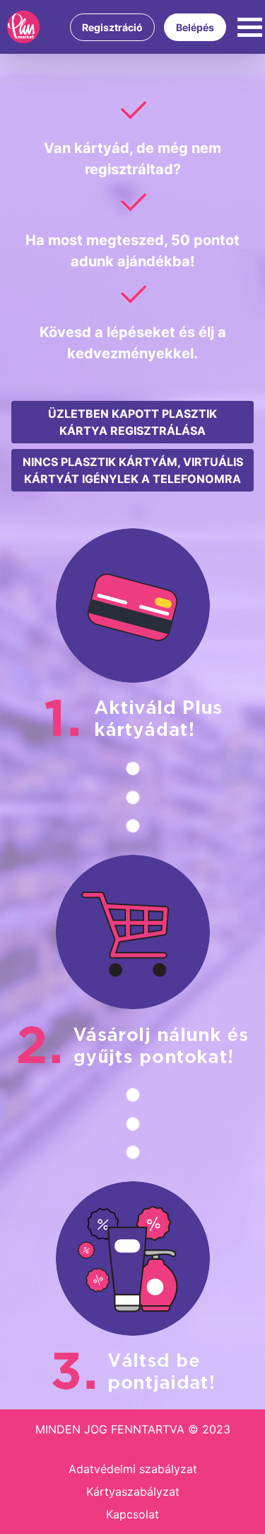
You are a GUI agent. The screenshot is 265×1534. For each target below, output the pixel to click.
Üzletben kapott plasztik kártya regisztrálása (132, 422)
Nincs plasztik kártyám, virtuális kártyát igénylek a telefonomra (133, 470)
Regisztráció (112, 27)
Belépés (195, 27)
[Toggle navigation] (249, 27)
